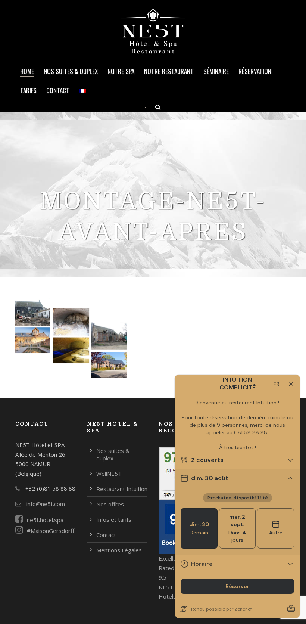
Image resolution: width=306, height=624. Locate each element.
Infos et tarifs (113, 519)
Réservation (254, 71)
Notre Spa (120, 71)
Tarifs (28, 90)
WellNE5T (109, 473)
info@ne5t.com (45, 503)
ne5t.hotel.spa (45, 520)
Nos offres (110, 504)
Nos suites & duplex (71, 71)
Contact (57, 90)
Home (27, 71)
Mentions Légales (119, 550)
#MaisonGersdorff (50, 530)
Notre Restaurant (169, 71)
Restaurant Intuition (121, 489)
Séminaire (216, 71)
